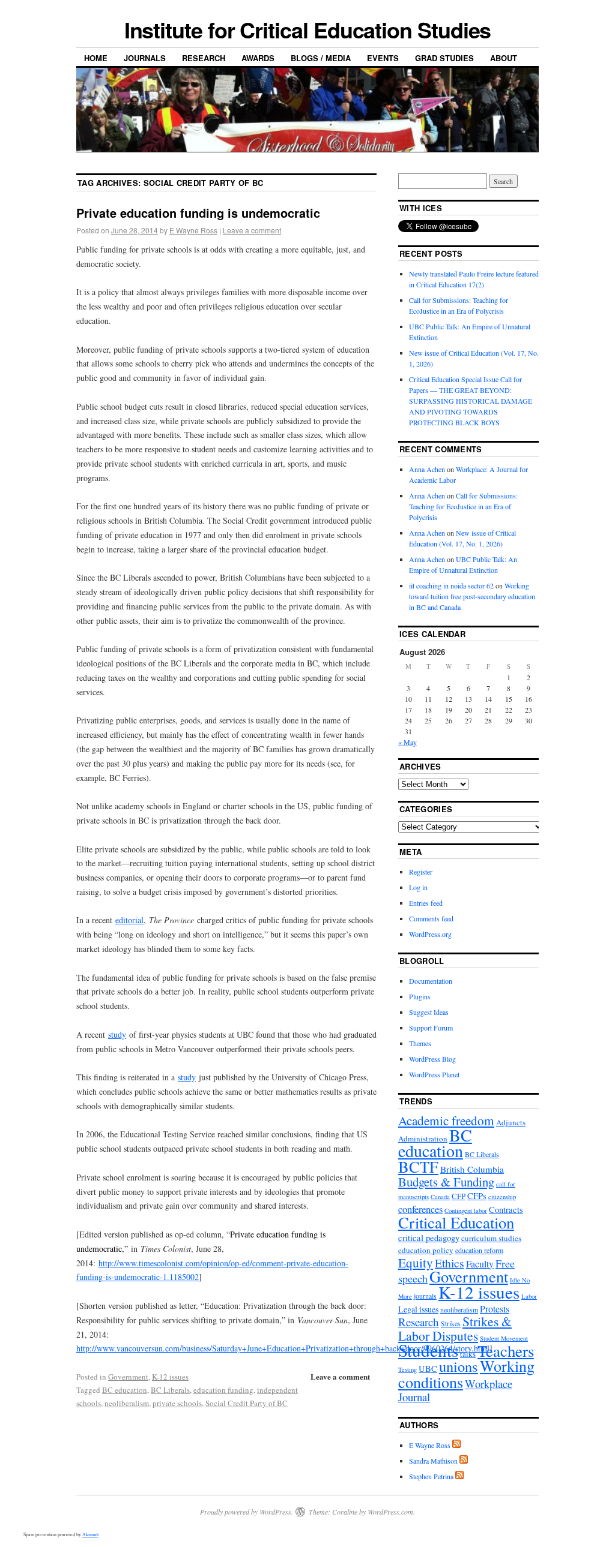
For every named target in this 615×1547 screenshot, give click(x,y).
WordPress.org (430, 934)
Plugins (420, 996)
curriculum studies (491, 1238)
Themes (420, 1043)
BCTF (418, 1166)
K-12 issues (170, 1376)
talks (468, 1353)
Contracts (506, 1209)
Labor (529, 1296)
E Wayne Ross (193, 230)
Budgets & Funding (446, 1181)
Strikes (451, 1323)
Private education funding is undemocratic (198, 212)
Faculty (480, 1263)
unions (458, 1366)
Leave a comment (252, 230)
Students (428, 1350)
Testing (407, 1369)
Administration (422, 1138)
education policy (425, 1250)
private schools (177, 1403)
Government (128, 1376)
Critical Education (456, 1222)
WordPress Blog (432, 1059)
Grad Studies (444, 58)
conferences (420, 1209)
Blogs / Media (321, 58)
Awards (257, 58)
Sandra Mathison (433, 1460)
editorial (129, 920)
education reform (479, 1250)
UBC (428, 1368)
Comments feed (431, 918)
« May (407, 742)
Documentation (430, 981)
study (117, 1034)
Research (203, 58)
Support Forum (431, 1027)
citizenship (502, 1196)
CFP (458, 1196)
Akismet (90, 1534)
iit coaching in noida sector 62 (451, 585)
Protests (494, 1308)
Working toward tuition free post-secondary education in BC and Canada (472, 596)
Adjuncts (511, 1122)
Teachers (505, 1351)
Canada (440, 1196)
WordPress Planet (434, 1074)
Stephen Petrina (431, 1476)
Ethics (449, 1263)
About (503, 58)
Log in (418, 887)
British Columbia (472, 1169)
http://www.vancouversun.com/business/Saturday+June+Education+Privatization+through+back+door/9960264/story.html (282, 1348)
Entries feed (426, 903)
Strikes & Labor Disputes (455, 1328)
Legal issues (418, 1309)
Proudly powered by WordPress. (246, 1511)
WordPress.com (390, 1511)
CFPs (476, 1195)
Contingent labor (465, 1210)
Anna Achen (427, 469)
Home (96, 58)
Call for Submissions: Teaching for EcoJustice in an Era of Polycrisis (463, 506)
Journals (145, 58)
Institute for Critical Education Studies (307, 29)
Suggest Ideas (429, 1012)
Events (383, 58)
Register (420, 871)
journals (425, 1295)
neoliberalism (127, 1403)
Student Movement (504, 1338)
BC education (124, 1389)
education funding (223, 1389)
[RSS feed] (456, 1445)
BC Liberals (170, 1389)
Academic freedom (446, 1120)
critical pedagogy (428, 1237)
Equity (415, 1262)
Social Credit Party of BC (246, 1403)
